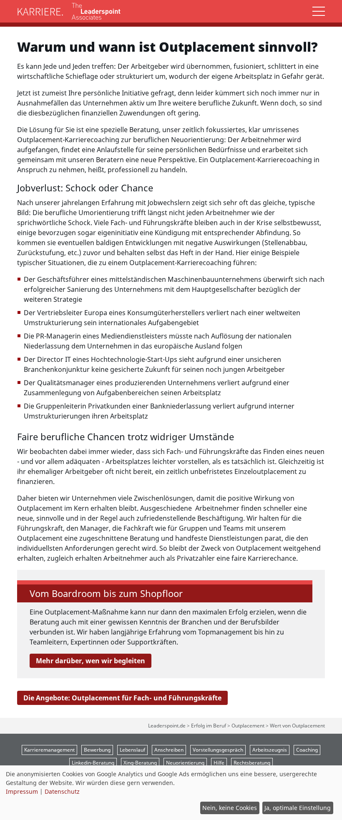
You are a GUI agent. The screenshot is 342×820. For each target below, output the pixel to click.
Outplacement (247, 725)
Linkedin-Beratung (93, 762)
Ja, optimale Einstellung (297, 808)
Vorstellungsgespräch (218, 749)
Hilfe (219, 762)
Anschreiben (169, 749)
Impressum (22, 791)
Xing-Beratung (140, 762)
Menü (318, 11)
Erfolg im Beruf (208, 725)
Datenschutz (62, 791)
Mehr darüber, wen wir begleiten (90, 660)
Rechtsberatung (252, 762)
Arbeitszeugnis (269, 749)
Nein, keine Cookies (229, 808)
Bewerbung (97, 749)
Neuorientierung (185, 762)
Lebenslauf (132, 749)
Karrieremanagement (49, 749)
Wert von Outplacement (297, 725)
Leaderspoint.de (167, 725)
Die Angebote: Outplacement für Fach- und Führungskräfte (122, 697)
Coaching (307, 749)
